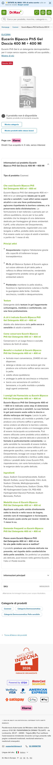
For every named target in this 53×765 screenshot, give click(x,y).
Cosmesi (7, 609)
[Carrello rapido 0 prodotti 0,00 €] (49, 12)
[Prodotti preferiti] (36, 12)
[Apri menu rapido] (3, 12)
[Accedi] (42, 12)
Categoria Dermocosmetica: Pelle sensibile (22, 614)
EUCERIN (5, 34)
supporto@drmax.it (14, 746)
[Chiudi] (50, 3)
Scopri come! (23, 5)
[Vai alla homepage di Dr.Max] (15, 12)
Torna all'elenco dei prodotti (15, 635)
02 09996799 (35, 746)
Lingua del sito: (8, 752)
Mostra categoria (12, 124)
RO (31, 758)
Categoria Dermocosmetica (29, 609)
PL (27, 758)
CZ (21, 758)
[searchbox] (26, 19)
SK (24, 758)
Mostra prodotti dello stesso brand (19, 131)
